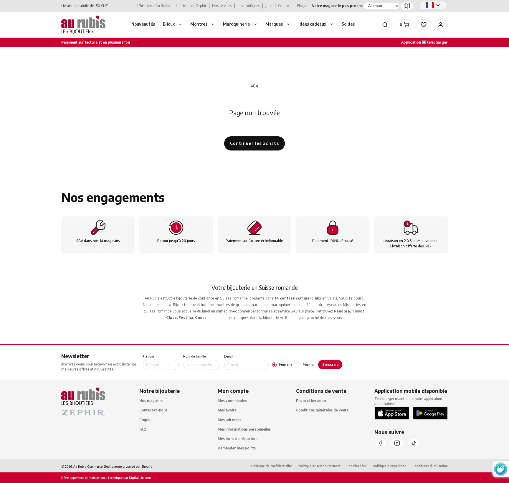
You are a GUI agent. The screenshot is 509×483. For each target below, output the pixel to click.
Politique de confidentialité (271, 466)
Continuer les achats (254, 143)
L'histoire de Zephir (191, 6)
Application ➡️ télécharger (424, 42)
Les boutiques (249, 6)
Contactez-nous (153, 410)
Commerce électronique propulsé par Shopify (119, 466)
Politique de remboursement (319, 466)
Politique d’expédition (389, 466)
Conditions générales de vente (322, 410)
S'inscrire (330, 364)
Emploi (145, 420)
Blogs (301, 6)
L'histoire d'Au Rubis (153, 6)
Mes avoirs (227, 410)
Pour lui (308, 364)
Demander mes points (237, 448)
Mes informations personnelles (244, 429)
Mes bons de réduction (237, 438)
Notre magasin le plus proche (337, 6)
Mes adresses (229, 420)
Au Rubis (79, 466)
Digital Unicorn (139, 478)
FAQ (142, 429)
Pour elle (285, 364)
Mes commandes (232, 401)
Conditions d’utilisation (430, 466)
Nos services (222, 6)
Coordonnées (356, 466)
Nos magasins (151, 401)
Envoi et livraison (311, 401)
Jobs (268, 6)
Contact (284, 6)
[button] (172, 24)
